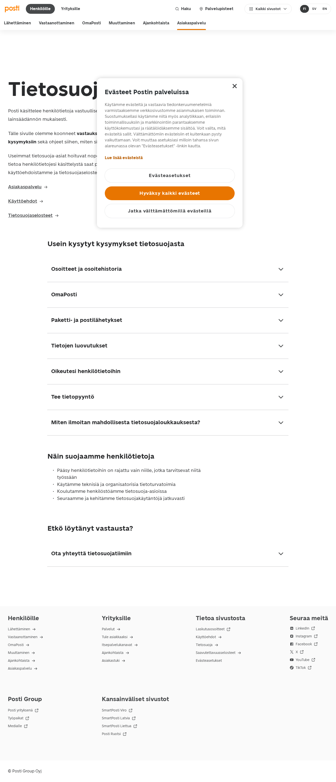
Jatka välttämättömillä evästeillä (170, 211)
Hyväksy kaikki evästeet (169, 193)
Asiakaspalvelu (191, 23)
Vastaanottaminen (56, 23)
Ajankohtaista (156, 23)
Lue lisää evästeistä (124, 157)
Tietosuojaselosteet (30, 215)
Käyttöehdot (22, 201)
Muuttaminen (122, 23)
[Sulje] (234, 86)
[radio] (304, 9)
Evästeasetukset (209, 661)
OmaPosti (91, 23)
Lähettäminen (17, 23)
